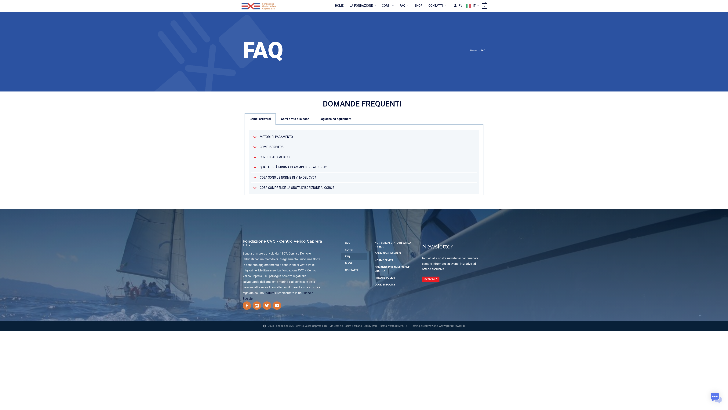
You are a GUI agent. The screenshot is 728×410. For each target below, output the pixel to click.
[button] (364, 137)
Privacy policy (385, 277)
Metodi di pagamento (276, 137)
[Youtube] (277, 305)
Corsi (349, 249)
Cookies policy (385, 284)
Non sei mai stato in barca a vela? (393, 244)
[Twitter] (267, 305)
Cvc (347, 242)
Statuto (269, 293)
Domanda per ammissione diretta (392, 269)
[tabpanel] (364, 160)
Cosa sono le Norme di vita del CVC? (288, 177)
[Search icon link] (461, 5)
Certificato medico (275, 157)
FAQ (347, 256)
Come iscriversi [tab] (260, 119)
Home (473, 50)
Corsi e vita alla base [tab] (295, 119)
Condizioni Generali (388, 253)
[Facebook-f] (247, 305)
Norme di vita (384, 260)
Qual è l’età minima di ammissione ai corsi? (293, 167)
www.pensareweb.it (452, 326)
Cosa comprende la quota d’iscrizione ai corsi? (297, 188)
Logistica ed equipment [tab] (335, 119)
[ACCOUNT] (454, 5)
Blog (348, 263)
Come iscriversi (272, 147)
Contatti (351, 270)
